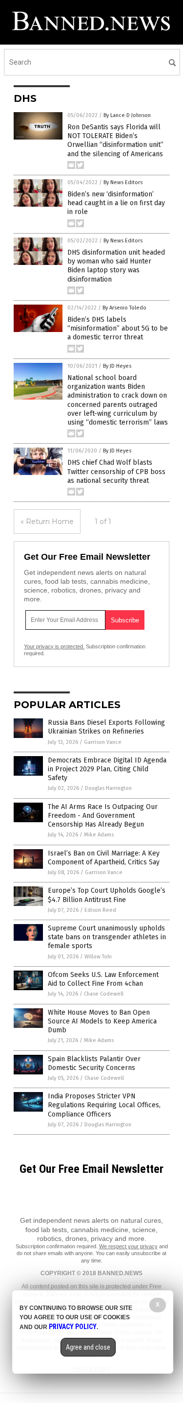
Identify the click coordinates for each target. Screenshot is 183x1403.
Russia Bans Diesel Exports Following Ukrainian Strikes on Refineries (106, 727)
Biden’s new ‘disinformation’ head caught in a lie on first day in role (116, 203)
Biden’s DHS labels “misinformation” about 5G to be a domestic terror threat (117, 328)
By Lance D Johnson (127, 115)
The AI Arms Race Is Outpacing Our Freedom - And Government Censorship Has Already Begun (103, 816)
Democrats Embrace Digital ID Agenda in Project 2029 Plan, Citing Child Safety (107, 769)
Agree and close (88, 1347)
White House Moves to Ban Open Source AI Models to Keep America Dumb (102, 1021)
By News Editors (122, 182)
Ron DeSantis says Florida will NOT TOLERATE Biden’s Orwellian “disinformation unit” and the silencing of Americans (115, 140)
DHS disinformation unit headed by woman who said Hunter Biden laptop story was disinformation (116, 266)
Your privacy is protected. (54, 646)
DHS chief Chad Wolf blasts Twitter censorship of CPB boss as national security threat (116, 471)
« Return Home (47, 521)
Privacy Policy (73, 1327)
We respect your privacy (128, 1246)
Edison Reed (100, 910)
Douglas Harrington (108, 788)
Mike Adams (99, 835)
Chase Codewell (103, 994)
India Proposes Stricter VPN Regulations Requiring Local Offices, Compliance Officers (104, 1105)
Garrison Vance (103, 742)
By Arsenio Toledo (124, 308)
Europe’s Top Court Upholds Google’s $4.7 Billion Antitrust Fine (106, 895)
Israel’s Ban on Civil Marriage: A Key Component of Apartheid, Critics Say (104, 857)
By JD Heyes (117, 366)
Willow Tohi (98, 956)
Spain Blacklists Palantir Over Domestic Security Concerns (94, 1063)
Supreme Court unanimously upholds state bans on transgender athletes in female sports (107, 937)
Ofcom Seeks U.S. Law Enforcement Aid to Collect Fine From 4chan (103, 979)
